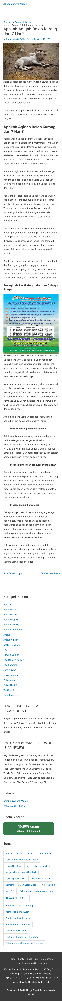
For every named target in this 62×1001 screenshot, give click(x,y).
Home (12, 959)
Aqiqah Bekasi (10, 609)
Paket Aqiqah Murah (14, 806)
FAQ (5, 650)
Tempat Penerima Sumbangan (31, 963)
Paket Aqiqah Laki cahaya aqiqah (36, 891)
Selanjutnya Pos (51, 573)
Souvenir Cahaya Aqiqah (17, 924)
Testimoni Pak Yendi (15, 930)
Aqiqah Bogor (10, 614)
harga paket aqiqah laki (38, 866)
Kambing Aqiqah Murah (15, 800)
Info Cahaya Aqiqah (13, 660)
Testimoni (8, 690)
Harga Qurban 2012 (15, 878)
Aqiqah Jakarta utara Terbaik (20, 853)
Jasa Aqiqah (9, 670)
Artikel (6, 634)
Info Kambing (10, 665)
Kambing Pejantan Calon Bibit (20, 884)
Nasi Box (9, 891)
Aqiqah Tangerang (12, 629)
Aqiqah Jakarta (11, 39)
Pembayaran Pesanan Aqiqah (20, 905)
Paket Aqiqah (10, 680)
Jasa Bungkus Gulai (40, 878)
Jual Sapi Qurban (44, 959)
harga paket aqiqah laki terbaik (20, 872)
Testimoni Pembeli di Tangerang (21, 937)
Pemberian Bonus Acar (17, 911)
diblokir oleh (28, 828)
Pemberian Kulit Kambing (18, 918)
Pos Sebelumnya (11, 573)
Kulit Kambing (48, 884)
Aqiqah (7, 604)
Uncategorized (11, 695)
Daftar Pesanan (11, 644)
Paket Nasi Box (11, 685)
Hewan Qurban (11, 654)
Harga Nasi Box (13, 866)
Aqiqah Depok (10, 619)
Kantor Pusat (25, 959)
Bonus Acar (46, 853)
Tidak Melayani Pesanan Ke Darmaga (24, 943)
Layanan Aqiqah (11, 675)
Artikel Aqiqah (10, 639)
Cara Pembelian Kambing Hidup (21, 859)
